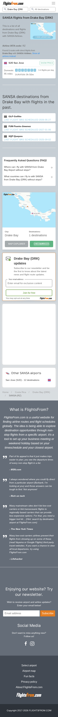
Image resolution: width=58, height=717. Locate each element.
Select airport (29, 665)
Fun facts (29, 676)
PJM (20, 126)
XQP (16, 136)
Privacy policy (29, 681)
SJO (16, 63)
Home (5, 392)
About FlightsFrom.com (29, 687)
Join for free (29, 292)
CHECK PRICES (41, 244)
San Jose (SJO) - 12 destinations (22, 380)
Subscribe (47, 613)
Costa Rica (20, 392)
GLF (15, 116)
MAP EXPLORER (16, 244)
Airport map (29, 671)
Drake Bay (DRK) (41, 392)
